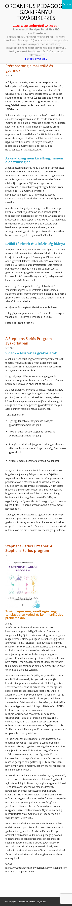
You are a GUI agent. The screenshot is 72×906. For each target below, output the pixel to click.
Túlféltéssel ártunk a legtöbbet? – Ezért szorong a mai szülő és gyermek (34, 66)
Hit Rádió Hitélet (24, 322)
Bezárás (67, 4)
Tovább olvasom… (36, 59)
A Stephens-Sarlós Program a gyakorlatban (30, 341)
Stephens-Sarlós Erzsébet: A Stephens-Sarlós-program (28, 548)
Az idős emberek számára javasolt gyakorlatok (34, 460)
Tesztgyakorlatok (14, 414)
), (34, 518)
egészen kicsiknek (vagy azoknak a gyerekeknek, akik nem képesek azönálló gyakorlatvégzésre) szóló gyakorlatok (37, 448)
